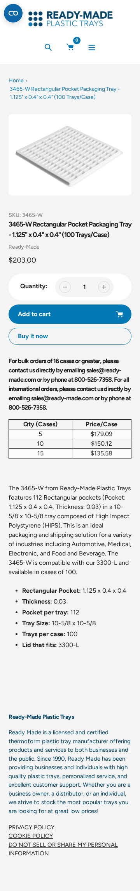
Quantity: (33, 286)
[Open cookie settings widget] (13, 13)
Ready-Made (24, 247)
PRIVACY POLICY (31, 827)
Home (16, 80)
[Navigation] (92, 47)
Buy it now (33, 336)
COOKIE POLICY (31, 835)
